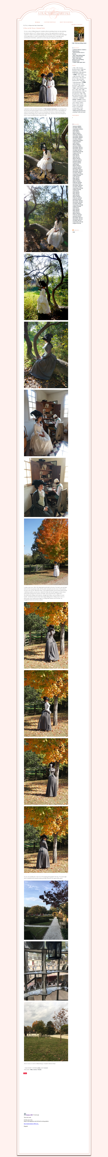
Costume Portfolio (50, 22)
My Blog (37, 22)
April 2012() (76, 212)
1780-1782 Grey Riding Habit (79, 43)
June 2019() (76, 132)
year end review (81, 112)
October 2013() (77, 186)
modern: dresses (79, 103)
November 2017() (78, 148)
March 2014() (76, 181)
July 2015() (76, 164)
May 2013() (76, 193)
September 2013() (78, 188)
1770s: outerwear (82, 72)
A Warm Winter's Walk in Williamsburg (79, 50)
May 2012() (76, 210)
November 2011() (78, 219)
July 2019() (76, 130)
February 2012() (77, 215)
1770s (79, 70)
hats (74, 102)
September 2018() (78, 140)
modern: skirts (76, 105)
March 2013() (76, 196)
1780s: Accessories (77, 76)
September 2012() (78, 205)
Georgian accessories (81, 101)
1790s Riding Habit (76, 83)
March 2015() (76, 165)
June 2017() (76, 155)
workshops (75, 112)
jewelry (77, 102)
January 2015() (77, 168)
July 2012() (76, 207)
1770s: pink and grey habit (78, 73)
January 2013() (77, 199)
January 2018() (77, 146)
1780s (31, 1069)
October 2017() (77, 150)
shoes (82, 108)
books (85, 96)
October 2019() (77, 127)
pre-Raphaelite (80, 106)
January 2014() (77, 184)
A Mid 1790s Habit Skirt (79, 62)
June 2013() (76, 192)
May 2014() (76, 178)
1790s (84, 82)
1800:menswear (80, 86)
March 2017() (76, 158)
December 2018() (78, 136)
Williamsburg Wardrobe (79, 110)
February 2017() (77, 160)
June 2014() (76, 177)
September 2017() (78, 151)
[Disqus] (45, 1092)
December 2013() (78, 185)
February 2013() (77, 198)
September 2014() (78, 174)
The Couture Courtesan (50, 109)
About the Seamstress (66, 22)
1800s (74, 88)
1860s (80, 89)
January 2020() (77, 126)
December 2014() (78, 170)
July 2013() (76, 191)
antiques (81, 96)
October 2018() (77, 139)
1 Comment (45, 1067)
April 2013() (76, 195)
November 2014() (78, 171)
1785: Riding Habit (77, 82)
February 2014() (77, 182)
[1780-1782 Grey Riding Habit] (79, 27)
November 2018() (78, 137)
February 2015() (77, 167)
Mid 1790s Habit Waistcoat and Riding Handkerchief (78, 59)
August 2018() (77, 141)
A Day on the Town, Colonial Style (34, 28)
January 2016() (77, 161)
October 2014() (77, 172)
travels (74, 109)
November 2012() (78, 202)
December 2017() (78, 147)
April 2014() (76, 179)
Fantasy (84, 99)
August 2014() (77, 175)
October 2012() (77, 203)
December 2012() (78, 200)
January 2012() (77, 216)
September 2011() (78, 222)
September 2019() (78, 129)
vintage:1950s (80, 109)
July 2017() (76, 154)
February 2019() (77, 134)
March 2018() (76, 144)
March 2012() (76, 213)
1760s (74, 67)
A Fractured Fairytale (54, 13)
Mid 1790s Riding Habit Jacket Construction (78, 56)
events (35, 1069)
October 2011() (77, 220)
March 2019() (76, 133)
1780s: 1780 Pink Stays (82, 74)
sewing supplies (76, 108)
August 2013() (77, 189)
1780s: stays (82, 80)
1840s (77, 89)
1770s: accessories (78, 71)
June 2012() (76, 209)
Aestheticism (75, 96)
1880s (81, 93)
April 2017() (76, 157)
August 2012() (77, 206)
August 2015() (77, 162)
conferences (75, 98)
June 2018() (76, 143)
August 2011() (77, 223)
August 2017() (77, 153)
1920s (85, 95)
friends (39, 1069)
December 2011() (78, 217)
